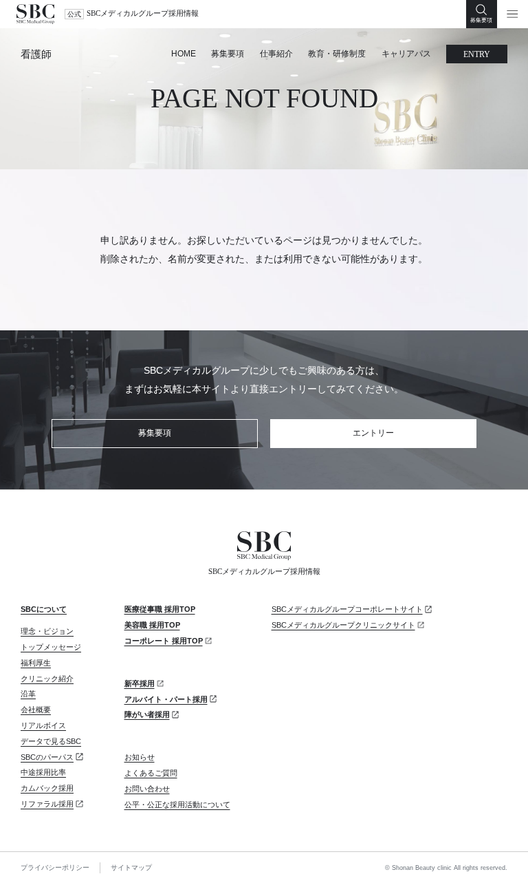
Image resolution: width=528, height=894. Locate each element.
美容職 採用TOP (152, 625)
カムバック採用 (47, 788)
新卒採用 (139, 683)
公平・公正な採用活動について (177, 804)
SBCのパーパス (47, 757)
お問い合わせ (147, 789)
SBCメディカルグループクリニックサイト (343, 625)
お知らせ (139, 757)
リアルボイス (43, 725)
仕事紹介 (276, 53)
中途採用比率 (43, 772)
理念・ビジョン (47, 631)
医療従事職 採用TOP (159, 609)
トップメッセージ (51, 647)
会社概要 (36, 709)
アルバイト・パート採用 (166, 699)
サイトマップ (131, 867)
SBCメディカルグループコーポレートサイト (347, 609)
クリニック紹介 (47, 678)
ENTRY (476, 54)
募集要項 (227, 53)
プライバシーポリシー (55, 867)
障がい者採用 (147, 714)
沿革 (28, 694)
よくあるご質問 (150, 773)
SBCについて (44, 609)
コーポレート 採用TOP (163, 641)
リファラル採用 (47, 804)
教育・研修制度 (337, 53)
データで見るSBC (51, 741)
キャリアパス (406, 53)
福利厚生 (36, 663)
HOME (183, 53)
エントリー (373, 433)
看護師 (36, 54)
